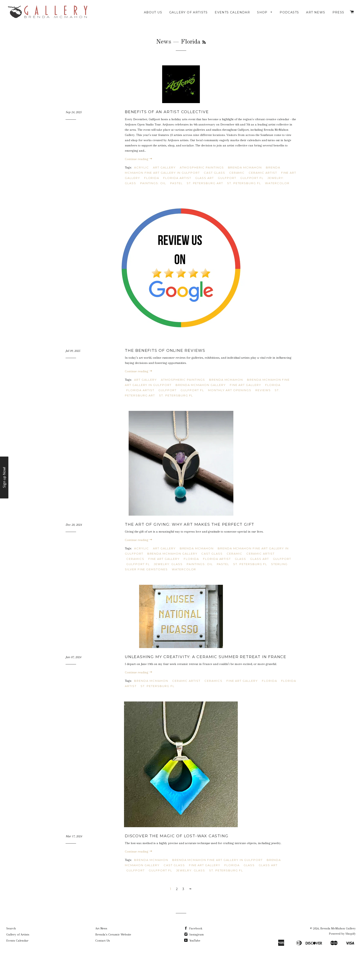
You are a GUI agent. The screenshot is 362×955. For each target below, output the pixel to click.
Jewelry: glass (168, 564)
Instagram (196, 934)
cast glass (214, 172)
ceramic (237, 172)
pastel (176, 183)
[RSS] (204, 42)
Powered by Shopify (342, 934)
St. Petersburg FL (244, 183)
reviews (263, 390)
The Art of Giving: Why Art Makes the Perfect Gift (189, 524)
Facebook (195, 928)
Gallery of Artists (188, 12)
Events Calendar (232, 12)
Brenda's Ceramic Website (113, 934)
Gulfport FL (252, 178)
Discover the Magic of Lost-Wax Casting (176, 836)
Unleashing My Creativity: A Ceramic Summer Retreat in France (205, 657)
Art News (315, 12)
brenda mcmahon (245, 167)
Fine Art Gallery (245, 385)
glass (240, 558)
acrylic (141, 167)
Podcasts (289, 12)
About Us (153, 12)
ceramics (135, 558)
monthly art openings (229, 390)
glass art (204, 178)
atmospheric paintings (202, 167)
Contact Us (102, 940)
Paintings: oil (153, 183)
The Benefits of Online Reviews (165, 350)
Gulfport (227, 178)
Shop (263, 12)
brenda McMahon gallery (201, 385)
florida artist (177, 178)
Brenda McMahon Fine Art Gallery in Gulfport (217, 860)
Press (338, 12)
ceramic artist (263, 172)
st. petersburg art (205, 183)
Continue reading (137, 159)
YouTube (194, 940)
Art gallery (164, 167)
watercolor (277, 183)
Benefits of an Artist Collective (167, 112)
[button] (4, 477)
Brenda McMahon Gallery (338, 928)
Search (11, 928)
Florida (151, 178)
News (163, 42)
